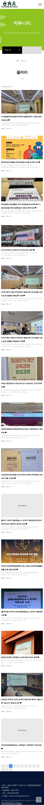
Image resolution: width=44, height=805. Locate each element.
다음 (7, 769)
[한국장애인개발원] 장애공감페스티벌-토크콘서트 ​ (19, 162)
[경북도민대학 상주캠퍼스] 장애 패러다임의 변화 (19, 657)
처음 (3, 766)
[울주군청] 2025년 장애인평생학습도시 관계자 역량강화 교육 (21, 613)
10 (3, 769)
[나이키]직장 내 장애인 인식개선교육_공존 (17, 250)
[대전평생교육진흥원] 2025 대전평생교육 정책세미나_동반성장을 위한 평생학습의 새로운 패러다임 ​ (21, 206)
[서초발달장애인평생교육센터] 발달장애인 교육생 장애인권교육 (21, 118)
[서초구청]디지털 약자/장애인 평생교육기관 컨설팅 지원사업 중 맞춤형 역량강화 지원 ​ (21, 339)
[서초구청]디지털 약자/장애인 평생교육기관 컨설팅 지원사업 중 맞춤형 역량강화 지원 (21, 294)
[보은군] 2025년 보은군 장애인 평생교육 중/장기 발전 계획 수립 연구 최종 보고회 (22, 701)
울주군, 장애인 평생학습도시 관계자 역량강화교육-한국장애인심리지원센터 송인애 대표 (21, 522)
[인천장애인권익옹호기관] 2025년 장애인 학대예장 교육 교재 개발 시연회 (21, 476)
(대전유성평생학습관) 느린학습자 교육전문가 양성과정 (21, 745)
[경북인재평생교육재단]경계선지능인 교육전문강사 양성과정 (22, 430)
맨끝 (10, 769)
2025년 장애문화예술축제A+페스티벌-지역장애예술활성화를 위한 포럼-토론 (22, 567)
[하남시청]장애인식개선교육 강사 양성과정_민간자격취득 (21, 385)
